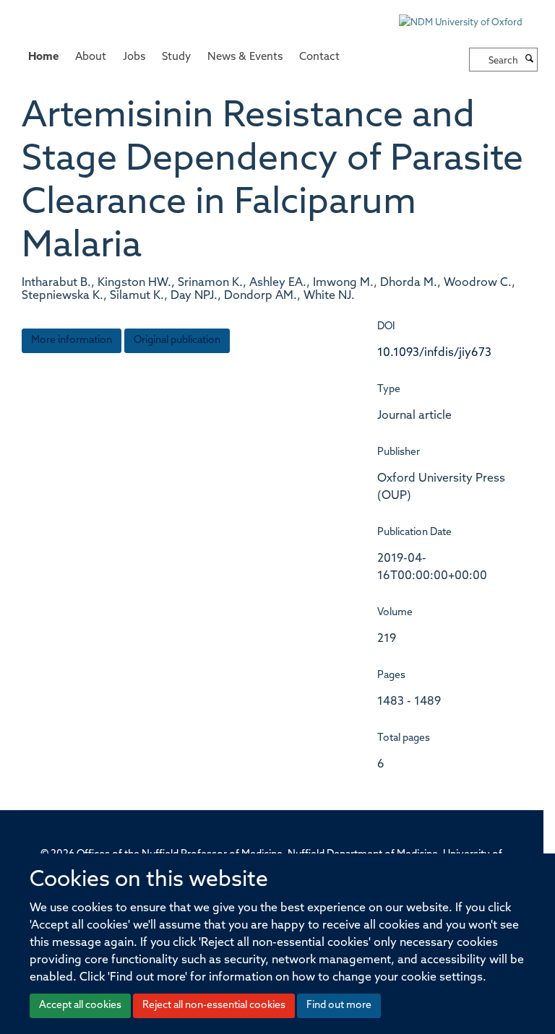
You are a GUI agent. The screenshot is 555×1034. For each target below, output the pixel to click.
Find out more (338, 1005)
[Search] (530, 60)
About (90, 57)
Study (176, 57)
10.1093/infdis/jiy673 (434, 353)
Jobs (134, 57)
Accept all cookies (80, 1005)
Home (43, 57)
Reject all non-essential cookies (213, 1005)
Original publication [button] (177, 340)
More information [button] (71, 340)
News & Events (245, 57)
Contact (319, 57)
